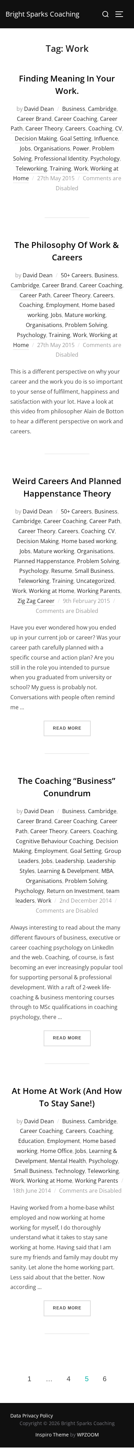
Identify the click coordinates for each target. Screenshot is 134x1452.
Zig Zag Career (36, 601)
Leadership (69, 861)
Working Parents (98, 591)
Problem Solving (86, 325)
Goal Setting (75, 138)
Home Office (56, 1151)
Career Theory (44, 128)
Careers (75, 128)
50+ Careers (76, 275)
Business (73, 109)
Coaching (100, 128)
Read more (72, 728)
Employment (62, 305)
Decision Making (36, 138)
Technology (70, 1171)
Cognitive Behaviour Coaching (54, 841)
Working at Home (51, 591)
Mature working (85, 315)
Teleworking (31, 168)
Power (81, 148)
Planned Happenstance (44, 561)
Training (60, 168)
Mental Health (67, 1161)
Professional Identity (61, 158)
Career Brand (34, 119)
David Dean (39, 109)
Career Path (35, 295)
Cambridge (102, 109)
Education (31, 1141)
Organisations (52, 148)
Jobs (25, 148)
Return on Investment (75, 891)
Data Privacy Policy (31, 1415)
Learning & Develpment (68, 871)
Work (81, 168)
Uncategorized (95, 581)
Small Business (94, 571)
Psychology (105, 158)
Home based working (89, 541)
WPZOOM (88, 1434)
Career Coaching (75, 119)
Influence (106, 138)
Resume (61, 571)
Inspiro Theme (52, 1434)
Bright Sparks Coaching (42, 14)
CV (118, 128)
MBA (107, 871)
